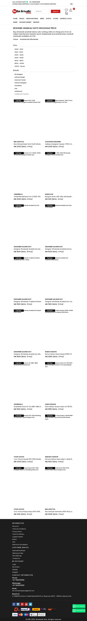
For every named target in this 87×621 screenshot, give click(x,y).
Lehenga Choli (66, 18)
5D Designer (19, 74)
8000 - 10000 (19, 63)
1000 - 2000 (19, 52)
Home (15, 18)
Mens (42, 18)
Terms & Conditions (19, 529)
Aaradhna (18, 86)
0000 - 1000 (19, 49)
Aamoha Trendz (20, 80)
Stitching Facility (17, 553)
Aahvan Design (20, 77)
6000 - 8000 (19, 61)
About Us (15, 526)
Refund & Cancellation (20, 545)
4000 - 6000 (19, 58)
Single (21, 18)
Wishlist (15, 570)
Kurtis (48, 18)
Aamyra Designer (21, 83)
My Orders (16, 567)
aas (16, 88)
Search (55, 11)
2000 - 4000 (19, 55)
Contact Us (16, 558)
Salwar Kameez (25, 22)
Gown (55, 18)
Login (14, 564)
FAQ (13, 542)
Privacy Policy (17, 532)
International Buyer (18, 551)
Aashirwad (18, 91)
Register (15, 572)
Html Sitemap (17, 556)
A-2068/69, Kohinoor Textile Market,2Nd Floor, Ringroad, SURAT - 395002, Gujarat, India (41, 596)
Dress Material (32, 18)
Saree (15, 22)
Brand (14, 539)
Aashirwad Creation (22, 94)
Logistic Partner (17, 537)
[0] (66, 13)
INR (71, 4)
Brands (36, 22)
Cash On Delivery (18, 534)
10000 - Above (20, 66)
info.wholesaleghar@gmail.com (23, 591)
